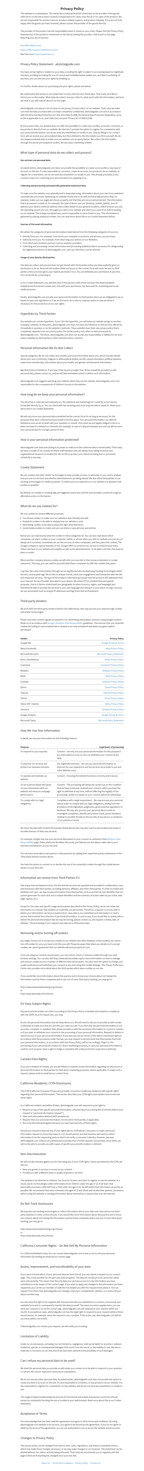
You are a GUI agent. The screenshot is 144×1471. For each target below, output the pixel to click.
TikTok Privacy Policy (114, 698)
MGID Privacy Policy (115, 676)
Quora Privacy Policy (114, 687)
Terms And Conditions (62, 1463)
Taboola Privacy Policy (113, 692)
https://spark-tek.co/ (44, 54)
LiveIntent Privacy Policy (112, 665)
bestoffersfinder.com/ (30, 45)
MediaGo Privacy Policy (113, 670)
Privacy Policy (81, 1463)
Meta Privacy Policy (115, 648)
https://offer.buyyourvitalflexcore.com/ (39, 49)
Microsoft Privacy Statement (110, 654)
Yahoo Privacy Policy (114, 703)
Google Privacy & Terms (113, 642)
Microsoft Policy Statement (111, 720)
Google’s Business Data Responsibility (65, 623)
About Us (46, 1463)
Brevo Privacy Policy (114, 659)
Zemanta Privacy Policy (113, 709)
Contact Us (95, 1463)
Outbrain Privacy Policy (113, 681)
